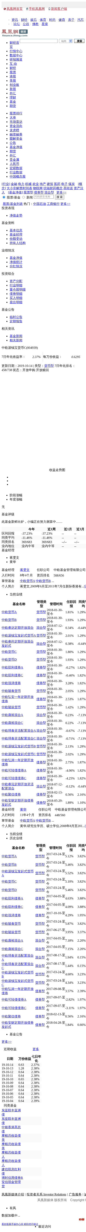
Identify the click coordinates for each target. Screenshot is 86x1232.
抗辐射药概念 (53, 188)
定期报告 (16, 321)
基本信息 (16, 230)
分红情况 (16, 266)
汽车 (80, 19)
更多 (36, 1049)
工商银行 (53, 204)
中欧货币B (43, 581)
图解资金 (16, 138)
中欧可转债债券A (14, 770)
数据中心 (16, 55)
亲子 (71, 19)
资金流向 (16, 126)
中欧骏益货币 (11, 707)
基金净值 (16, 147)
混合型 (49, 192)
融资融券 (16, 134)
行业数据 (16, 172)
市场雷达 (16, 121)
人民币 (14, 164)
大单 (13, 117)
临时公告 (16, 317)
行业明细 (16, 285)
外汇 (13, 93)
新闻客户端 (59, 8)
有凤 (13, 1208)
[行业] (6, 184)
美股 (13, 80)
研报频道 (16, 59)
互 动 (13, 63)
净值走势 (16, 215)
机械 (28, 184)
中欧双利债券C (12, 675)
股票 (13, 72)
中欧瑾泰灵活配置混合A (19, 730)
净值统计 (16, 262)
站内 (63, 41)
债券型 (39, 192)
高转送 (68, 188)
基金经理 (16, 234)
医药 (57, 184)
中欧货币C (9, 651)
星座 (45, 24)
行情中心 (16, 51)
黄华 (23, 809)
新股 (13, 89)
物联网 (38, 188)
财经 (24, 19)
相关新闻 (16, 340)
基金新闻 (16, 336)
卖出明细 (16, 302)
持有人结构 (18, 243)
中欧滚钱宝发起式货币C (19, 754)
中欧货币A (27, 581)
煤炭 (71, 184)
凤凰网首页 (15, 8)
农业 (35, 184)
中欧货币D (9, 659)
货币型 (49, 365)
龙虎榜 (14, 130)
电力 (21, 184)
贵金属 (14, 159)
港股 (13, 76)
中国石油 (39, 204)
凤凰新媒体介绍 (13, 1194)
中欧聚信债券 (11, 794)
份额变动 (16, 238)
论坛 (16, 24)
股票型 (28, 192)
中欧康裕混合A (12, 715)
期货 (13, 106)
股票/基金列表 (13, 204)
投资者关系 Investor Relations (46, 1194)
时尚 (52, 19)
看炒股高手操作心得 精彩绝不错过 (20, 1224)
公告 (13, 142)
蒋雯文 (25, 570)
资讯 (15, 19)
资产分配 (16, 281)
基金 (13, 101)
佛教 (35, 24)
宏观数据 (16, 168)
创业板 (14, 84)
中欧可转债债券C (14, 778)
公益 (26, 24)
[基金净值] (15, 192)
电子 (64, 184)
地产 (43, 184)
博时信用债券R (12, 1177)
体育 (43, 19)
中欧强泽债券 (11, 683)
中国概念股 (18, 176)
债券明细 (16, 293)
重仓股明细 (18, 289)
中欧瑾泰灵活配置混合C (19, 738)
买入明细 (16, 298)
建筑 (50, 184)
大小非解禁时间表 (19, 188)
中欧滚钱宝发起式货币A (19, 635)
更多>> (61, 192)
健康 (62, 19)
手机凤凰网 (37, 8)
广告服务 (75, 1194)
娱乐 (33, 19)
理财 (13, 97)
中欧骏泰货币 (11, 691)
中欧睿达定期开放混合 (18, 627)
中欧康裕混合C (12, 722)
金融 (14, 184)
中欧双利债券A (12, 667)
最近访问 (44, 1226)
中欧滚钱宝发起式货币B (19, 746)
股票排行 (16, 113)
